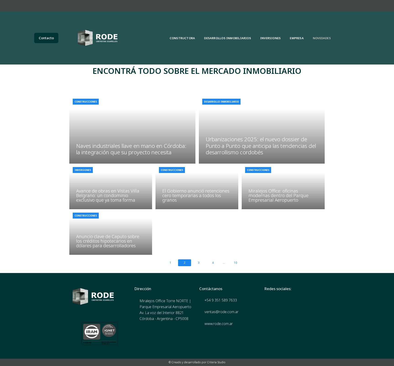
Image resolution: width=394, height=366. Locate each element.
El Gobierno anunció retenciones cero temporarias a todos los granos (195, 195)
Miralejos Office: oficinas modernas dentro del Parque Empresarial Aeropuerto (278, 195)
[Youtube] (368, 5)
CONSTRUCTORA (182, 38)
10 (235, 263)
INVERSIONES (270, 38)
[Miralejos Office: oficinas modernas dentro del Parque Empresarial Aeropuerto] (283, 186)
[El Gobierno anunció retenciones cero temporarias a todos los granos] (197, 186)
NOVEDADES (322, 38)
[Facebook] (331, 5)
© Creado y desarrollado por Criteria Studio (197, 362)
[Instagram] (343, 5)
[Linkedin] (356, 5)
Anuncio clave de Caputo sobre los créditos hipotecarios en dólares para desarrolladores (107, 241)
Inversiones (83, 170)
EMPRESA (297, 38)
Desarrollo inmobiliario (221, 101)
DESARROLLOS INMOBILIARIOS (227, 38)
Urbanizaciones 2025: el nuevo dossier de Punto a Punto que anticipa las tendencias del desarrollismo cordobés (261, 145)
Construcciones (86, 101)
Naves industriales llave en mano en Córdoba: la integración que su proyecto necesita (131, 149)
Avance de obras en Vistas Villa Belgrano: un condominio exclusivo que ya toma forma (107, 195)
